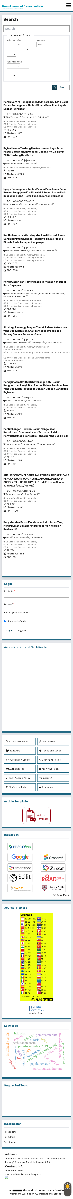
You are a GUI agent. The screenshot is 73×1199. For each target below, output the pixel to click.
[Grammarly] (31, 1107)
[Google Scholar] (20, 857)
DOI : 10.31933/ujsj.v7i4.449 (21, 247)
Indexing (47, 778)
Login (9, 630)
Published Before (14, 61)
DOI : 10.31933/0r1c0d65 (20, 290)
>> (67, 572)
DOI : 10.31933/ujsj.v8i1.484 (21, 160)
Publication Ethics (19, 759)
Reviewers (14, 750)
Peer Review (48, 741)
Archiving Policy (50, 768)
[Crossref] (53, 857)
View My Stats (36, 1013)
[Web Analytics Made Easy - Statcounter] (36, 1008)
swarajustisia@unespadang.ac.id (23, 1174)
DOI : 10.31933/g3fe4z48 (20, 441)
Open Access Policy (19, 778)
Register (22, 630)
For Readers (10, 1132)
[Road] (53, 878)
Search (63, 87)
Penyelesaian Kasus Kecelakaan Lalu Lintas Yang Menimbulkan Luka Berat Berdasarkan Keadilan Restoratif (33, 526)
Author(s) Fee (16, 768)
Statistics (47, 787)
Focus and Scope (51, 750)
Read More (63, 895)
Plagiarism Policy (18, 787)
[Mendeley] (31, 1096)
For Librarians (10, 1142)
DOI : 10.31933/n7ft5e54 (20, 114)
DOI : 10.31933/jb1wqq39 (20, 397)
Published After (14, 40)
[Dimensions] (20, 867)
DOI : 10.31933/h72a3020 (20, 201)
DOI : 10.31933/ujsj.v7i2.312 (21, 490)
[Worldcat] (53, 867)
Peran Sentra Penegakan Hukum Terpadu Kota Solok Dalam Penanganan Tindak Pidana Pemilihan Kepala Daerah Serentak (35, 105)
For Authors (9, 1137)
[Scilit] (20, 878)
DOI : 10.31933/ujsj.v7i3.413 (21, 339)
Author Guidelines (18, 741)
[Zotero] (42, 1107)
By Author (40, 40)
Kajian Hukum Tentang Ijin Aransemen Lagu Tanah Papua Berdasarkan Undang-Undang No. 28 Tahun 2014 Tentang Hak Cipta (33, 152)
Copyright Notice (51, 759)
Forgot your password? (17, 612)
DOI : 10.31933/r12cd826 (20, 534)
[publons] (42, 1096)
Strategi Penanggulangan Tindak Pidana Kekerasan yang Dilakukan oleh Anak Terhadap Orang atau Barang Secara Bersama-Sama (35, 331)
